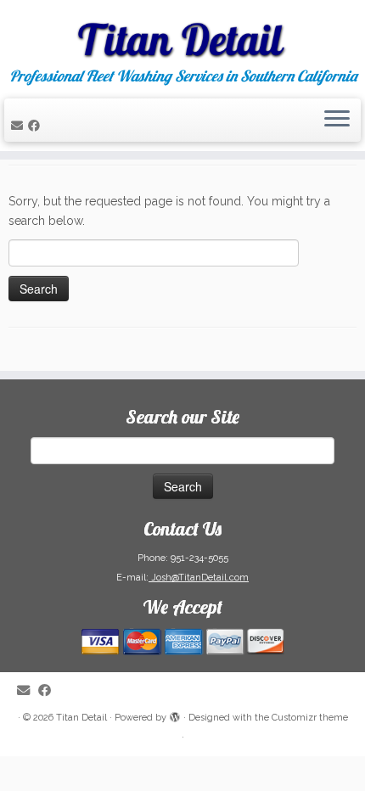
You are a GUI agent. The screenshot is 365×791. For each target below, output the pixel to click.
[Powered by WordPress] (175, 715)
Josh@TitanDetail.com (199, 577)
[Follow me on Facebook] (36, 125)
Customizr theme (310, 717)
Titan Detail (81, 717)
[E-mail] (19, 125)
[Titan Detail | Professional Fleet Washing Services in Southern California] (182, 33)
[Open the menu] (337, 120)
